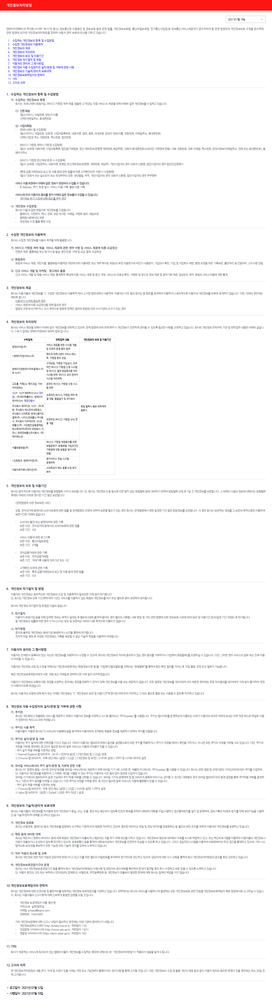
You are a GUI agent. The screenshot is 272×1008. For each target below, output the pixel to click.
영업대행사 (29, 400)
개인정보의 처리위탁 (21, 52)
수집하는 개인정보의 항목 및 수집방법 (31, 40)
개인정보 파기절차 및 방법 (24, 59)
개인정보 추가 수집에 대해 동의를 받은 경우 (43, 198)
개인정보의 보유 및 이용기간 (26, 55)
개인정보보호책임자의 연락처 (26, 75)
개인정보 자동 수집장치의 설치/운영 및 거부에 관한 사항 (41, 67)
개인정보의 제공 (19, 48)
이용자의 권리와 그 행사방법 (26, 63)
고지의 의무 (16, 82)
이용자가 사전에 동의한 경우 (30, 301)
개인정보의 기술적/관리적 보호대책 (29, 71)
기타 (12, 78)
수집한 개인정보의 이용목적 (25, 44)
